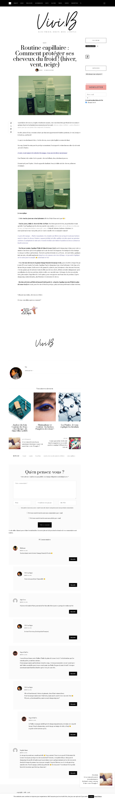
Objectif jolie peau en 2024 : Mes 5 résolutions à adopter (69, 427)
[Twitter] (11, 126)
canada (31, 456)
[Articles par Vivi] (37, 70)
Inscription (74, 3)
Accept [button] (91, 796)
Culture (53, 3)
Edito (47, 3)
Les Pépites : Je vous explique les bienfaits (44, 426)
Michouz (22, 548)
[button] (11, 413)
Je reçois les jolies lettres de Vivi (94, 100)
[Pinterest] (11, 129)
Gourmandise (39, 3)
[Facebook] (11, 123)
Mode (22, 3)
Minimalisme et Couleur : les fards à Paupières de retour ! (20, 427)
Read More (98, 796)
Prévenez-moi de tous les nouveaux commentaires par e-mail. (45, 513)
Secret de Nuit (38, 224)
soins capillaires (71, 456)
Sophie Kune (24, 750)
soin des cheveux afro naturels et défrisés (54, 456)
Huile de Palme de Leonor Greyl (46, 248)
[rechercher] (80, 3)
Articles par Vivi (28, 370)
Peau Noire (29, 3)
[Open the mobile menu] (104, 3)
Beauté (16, 3)
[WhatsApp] (11, 132)
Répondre (73, 559)
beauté (24, 456)
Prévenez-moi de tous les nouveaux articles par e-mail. (45, 518)
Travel (60, 3)
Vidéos (67, 3)
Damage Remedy (45, 263)
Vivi (41, 70)
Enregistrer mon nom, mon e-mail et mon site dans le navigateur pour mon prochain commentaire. (47, 507)
